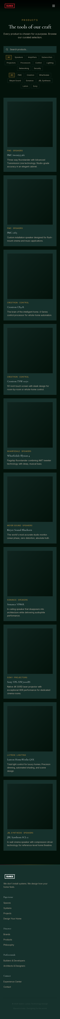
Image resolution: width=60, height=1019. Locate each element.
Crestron (30, 75)
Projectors (11, 63)
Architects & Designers (14, 966)
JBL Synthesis (44, 80)
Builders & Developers (14, 960)
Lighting (50, 63)
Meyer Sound (15, 80)
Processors (25, 63)
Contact (7, 987)
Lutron (25, 86)
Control (38, 63)
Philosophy (8, 945)
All (9, 57)
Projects (7, 913)
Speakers (19, 57)
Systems (7, 908)
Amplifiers (32, 57)
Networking (24, 68)
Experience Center (12, 981)
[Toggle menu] (54, 6)
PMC (20, 75)
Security (37, 68)
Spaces (7, 903)
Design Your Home (12, 918)
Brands (6, 934)
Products (7, 939)
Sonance (29, 80)
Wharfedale (44, 75)
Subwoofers (47, 57)
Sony (35, 86)
